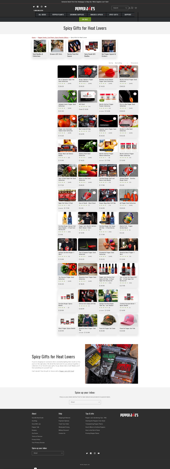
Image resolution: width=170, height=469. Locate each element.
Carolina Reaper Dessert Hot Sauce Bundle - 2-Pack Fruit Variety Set (67, 227)
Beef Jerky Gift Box (85, 129)
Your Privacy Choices (38, 442)
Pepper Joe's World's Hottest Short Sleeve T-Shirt (87, 227)
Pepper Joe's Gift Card (67, 371)
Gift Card (82, 104)
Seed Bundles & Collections (38, 55)
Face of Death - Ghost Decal (87, 203)
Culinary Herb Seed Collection (84, 154)
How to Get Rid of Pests (93, 430)
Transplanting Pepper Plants (94, 424)
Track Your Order (64, 424)
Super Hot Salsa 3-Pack (66, 203)
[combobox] (120, 8)
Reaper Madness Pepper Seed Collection (86, 80)
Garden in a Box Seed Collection (126, 130)
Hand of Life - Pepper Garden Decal (126, 227)
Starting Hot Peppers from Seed (95, 421)
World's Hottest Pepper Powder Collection (106, 105)
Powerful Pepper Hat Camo (107, 328)
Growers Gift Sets (56, 54)
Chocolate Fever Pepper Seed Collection (87, 278)
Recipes (34, 430)
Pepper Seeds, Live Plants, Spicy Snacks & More (53, 37)
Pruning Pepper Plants (92, 433)
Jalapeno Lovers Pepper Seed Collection (67, 105)
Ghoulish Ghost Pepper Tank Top (87, 329)
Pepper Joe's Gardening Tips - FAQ (96, 417)
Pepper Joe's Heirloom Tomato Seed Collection (66, 130)
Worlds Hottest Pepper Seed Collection (128, 80)
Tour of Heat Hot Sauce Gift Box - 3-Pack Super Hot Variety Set (128, 278)
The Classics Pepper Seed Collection (66, 278)
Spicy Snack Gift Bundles (90, 55)
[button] (42, 14)
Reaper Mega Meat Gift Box (107, 203)
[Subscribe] (99, 402)
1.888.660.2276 (38, 10)
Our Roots (35, 433)
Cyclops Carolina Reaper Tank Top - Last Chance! (106, 304)
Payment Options (64, 421)
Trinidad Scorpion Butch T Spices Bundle (127, 304)
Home (34, 37)
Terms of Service (37, 436)
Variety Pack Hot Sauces (72, 55)
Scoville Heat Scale (37, 417)
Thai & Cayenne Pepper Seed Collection (87, 253)
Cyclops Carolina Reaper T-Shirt (67, 253)
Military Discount (64, 430)
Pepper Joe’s (87, 464)
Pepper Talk (35, 427)
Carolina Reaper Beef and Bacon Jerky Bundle (106, 179)
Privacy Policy (36, 439)
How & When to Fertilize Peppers (95, 427)
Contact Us (62, 433)
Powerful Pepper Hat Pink (127, 328)
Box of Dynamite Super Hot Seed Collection (66, 80)
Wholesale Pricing (64, 427)
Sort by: (111, 63)
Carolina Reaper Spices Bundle (65, 304)
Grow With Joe (36, 424)
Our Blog (34, 421)
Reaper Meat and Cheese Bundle (66, 154)
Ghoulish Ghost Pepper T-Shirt (127, 253)
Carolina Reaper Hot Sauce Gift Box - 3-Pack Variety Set (107, 227)
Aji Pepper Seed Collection (128, 203)
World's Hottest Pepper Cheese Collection (106, 154)
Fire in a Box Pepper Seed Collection (127, 105)
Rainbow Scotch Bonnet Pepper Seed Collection (106, 80)
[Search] (126, 8)
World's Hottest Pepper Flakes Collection (127, 154)
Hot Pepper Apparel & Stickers (109, 55)
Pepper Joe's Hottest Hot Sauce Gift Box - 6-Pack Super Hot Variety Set (106, 278)
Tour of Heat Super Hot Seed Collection (67, 179)
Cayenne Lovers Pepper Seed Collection (107, 130)
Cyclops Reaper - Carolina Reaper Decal (127, 179)
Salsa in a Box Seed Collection (85, 179)
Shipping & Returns (64, 417)
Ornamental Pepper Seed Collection (106, 253)
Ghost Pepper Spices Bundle (67, 328)
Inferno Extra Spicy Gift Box (87, 303)
